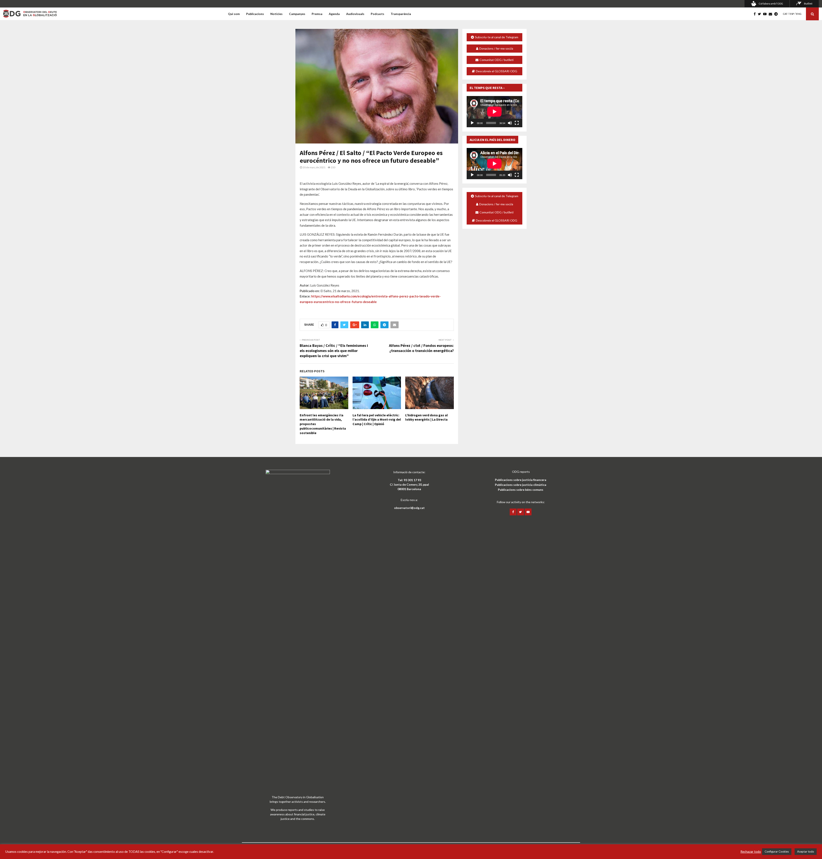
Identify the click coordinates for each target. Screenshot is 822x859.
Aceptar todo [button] (805, 851)
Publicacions (255, 14)
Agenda (334, 14)
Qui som (234, 14)
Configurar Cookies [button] (777, 851)
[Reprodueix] (472, 123)
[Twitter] (760, 13)
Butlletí (808, 3)
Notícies (276, 14)
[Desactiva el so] (510, 123)
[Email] (771, 13)
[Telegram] (777, 13)
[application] (494, 111)
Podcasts (377, 14)
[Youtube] (766, 13)
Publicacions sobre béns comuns (520, 489)
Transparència (401, 14)
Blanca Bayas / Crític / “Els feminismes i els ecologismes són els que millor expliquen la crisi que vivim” (334, 350)
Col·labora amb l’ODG (771, 3)
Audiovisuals (355, 14)
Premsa (317, 14)
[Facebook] (756, 13)
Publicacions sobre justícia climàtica (520, 484)
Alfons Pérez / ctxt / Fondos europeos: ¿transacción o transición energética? (421, 348)
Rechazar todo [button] (750, 851)
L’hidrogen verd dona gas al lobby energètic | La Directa (426, 417)
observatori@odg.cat (409, 508)
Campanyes (297, 14)
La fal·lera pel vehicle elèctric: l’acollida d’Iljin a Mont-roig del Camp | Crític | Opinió (377, 419)
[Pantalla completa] (517, 123)
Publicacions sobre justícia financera (520, 480)
